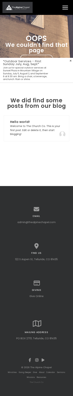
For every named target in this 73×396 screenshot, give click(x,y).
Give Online (36, 296)
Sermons (61, 372)
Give (35, 372)
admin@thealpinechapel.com (36, 222)
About (41, 372)
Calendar (50, 372)
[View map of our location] (36, 246)
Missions (31, 377)
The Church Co (36, 382)
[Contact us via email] (36, 209)
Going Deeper (25, 372)
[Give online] (36, 283)
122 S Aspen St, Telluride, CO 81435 (36, 259)
